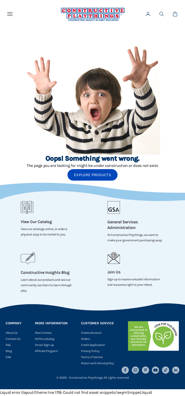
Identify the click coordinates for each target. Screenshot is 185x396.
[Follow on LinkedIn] (175, 370)
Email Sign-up (44, 345)
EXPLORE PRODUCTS (92, 175)
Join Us (113, 271)
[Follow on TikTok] (165, 370)
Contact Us (13, 339)
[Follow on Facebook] (125, 370)
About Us (12, 333)
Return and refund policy (97, 363)
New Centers (43, 333)
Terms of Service (92, 357)
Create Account (91, 333)
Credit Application (93, 345)
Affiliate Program (46, 351)
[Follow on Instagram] (135, 370)
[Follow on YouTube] (155, 370)
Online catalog (44, 339)
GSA (8, 357)
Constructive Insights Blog (45, 272)
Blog (9, 351)
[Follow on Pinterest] (145, 370)
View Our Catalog (36, 221)
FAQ (8, 345)
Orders (85, 339)
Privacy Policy (90, 351)
